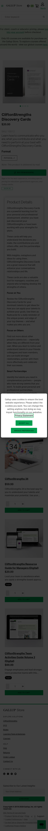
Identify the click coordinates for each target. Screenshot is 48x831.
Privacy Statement (24, 415)
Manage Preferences (24, 431)
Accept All (24, 423)
